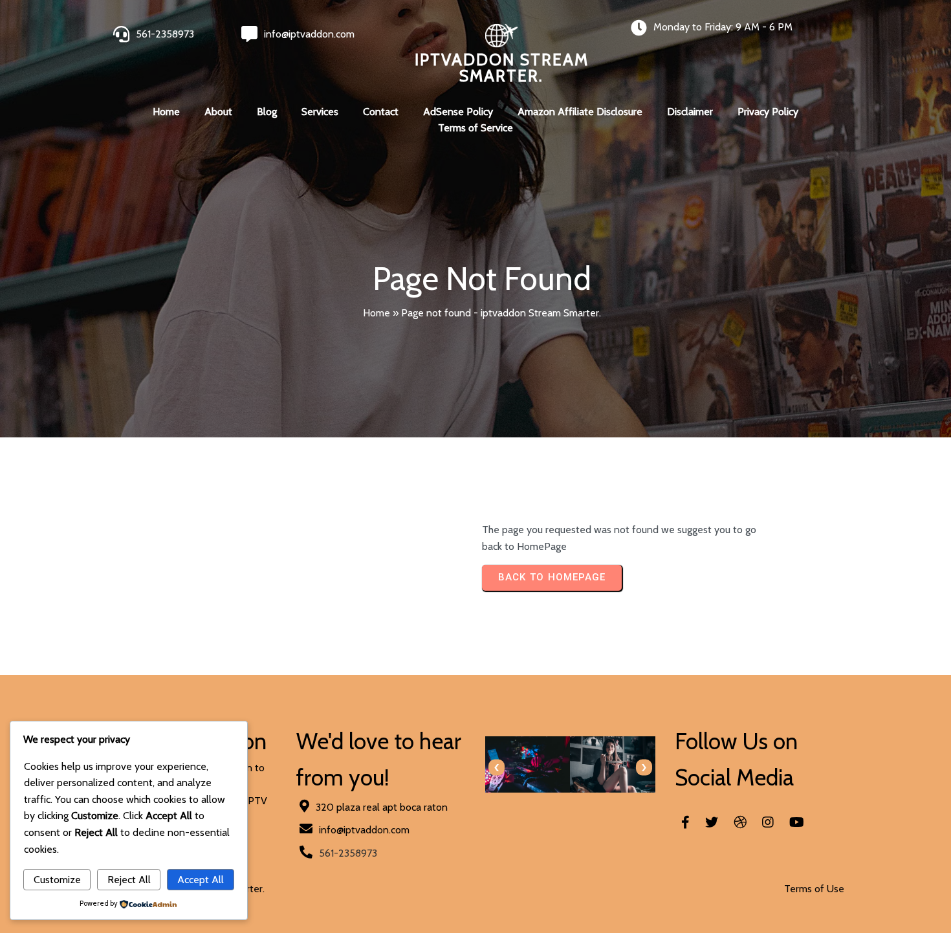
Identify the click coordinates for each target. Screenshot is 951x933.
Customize (57, 879)
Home (376, 313)
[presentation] (496, 768)
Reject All (129, 879)
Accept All (200, 879)
